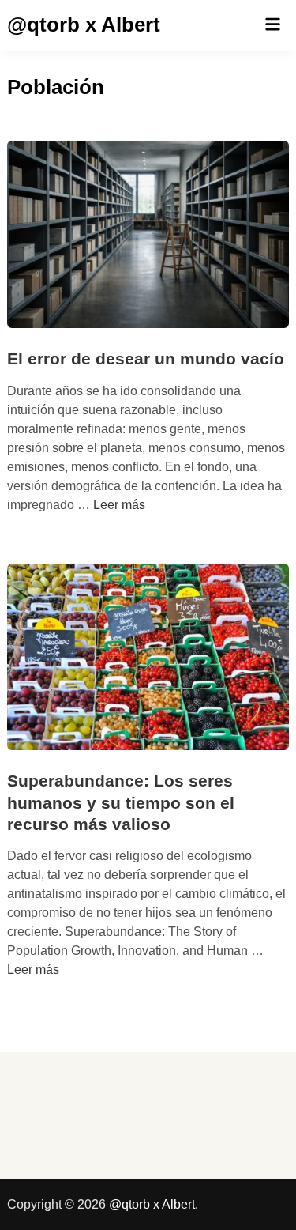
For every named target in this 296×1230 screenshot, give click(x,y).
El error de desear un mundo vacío (145, 358)
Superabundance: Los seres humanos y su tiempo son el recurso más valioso (120, 802)
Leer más (119, 504)
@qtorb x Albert (83, 24)
